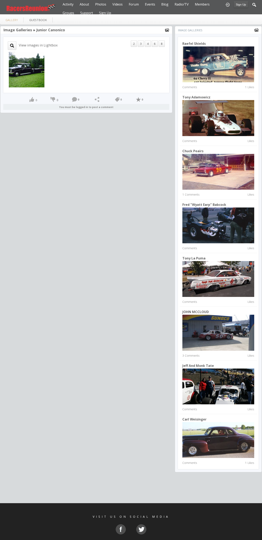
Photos (100, 4)
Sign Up (241, 4)
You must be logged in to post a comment (86, 107)
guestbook (38, 20)
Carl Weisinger (194, 419)
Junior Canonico (50, 29)
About (84, 4)
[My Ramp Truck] (26, 69)
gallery (12, 20)
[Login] (228, 4)
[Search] (254, 4)
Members (202, 4)
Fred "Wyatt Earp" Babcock (204, 204)
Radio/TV (182, 4)
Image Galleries (17, 29)
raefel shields (194, 43)
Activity (68, 4)
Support (86, 13)
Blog (164, 4)
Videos (117, 4)
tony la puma (194, 258)
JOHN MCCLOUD (195, 312)
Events (150, 4)
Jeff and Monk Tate (198, 365)
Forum (134, 4)
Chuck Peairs (192, 151)
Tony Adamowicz (196, 97)
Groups (68, 13)
